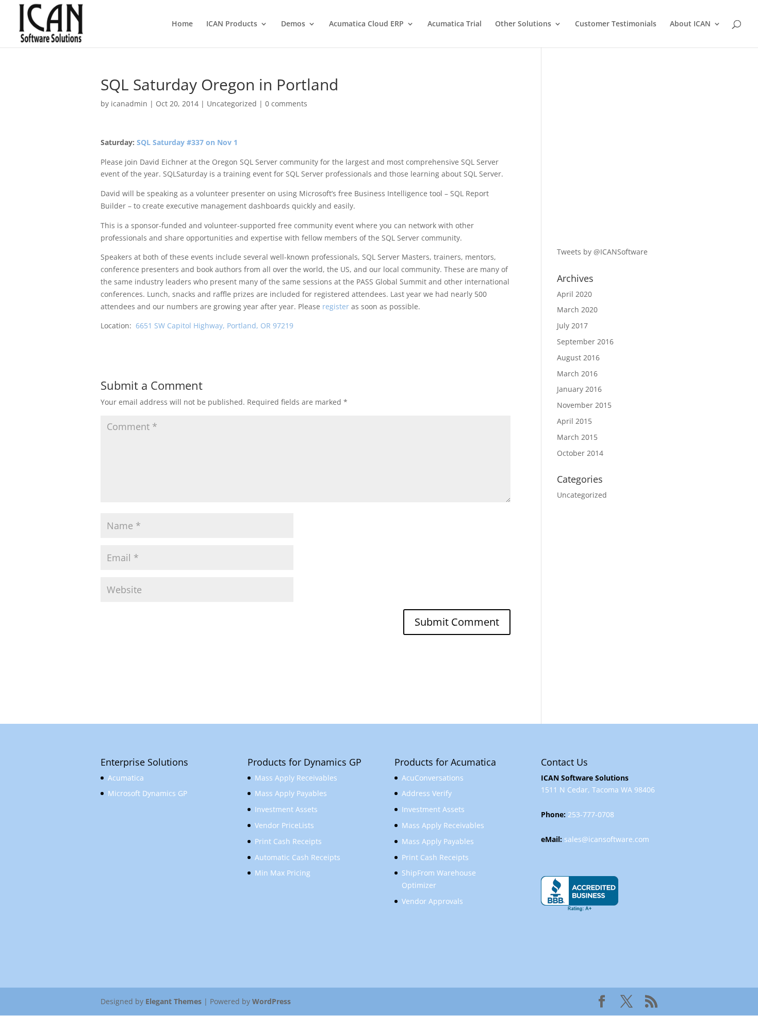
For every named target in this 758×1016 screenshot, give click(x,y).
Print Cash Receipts (288, 841)
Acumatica (126, 778)
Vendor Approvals (432, 901)
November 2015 (584, 405)
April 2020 (574, 294)
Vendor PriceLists (284, 825)
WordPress (271, 1001)
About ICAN (690, 24)
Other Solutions (523, 24)
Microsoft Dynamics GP (147, 793)
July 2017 (572, 325)
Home (182, 24)
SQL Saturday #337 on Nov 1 (187, 142)
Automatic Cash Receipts (297, 857)
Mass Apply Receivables (296, 778)
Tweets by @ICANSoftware (602, 252)
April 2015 (574, 421)
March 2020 (577, 309)
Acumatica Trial (454, 24)
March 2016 (577, 373)
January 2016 (579, 389)
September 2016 (585, 341)
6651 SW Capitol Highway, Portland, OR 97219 (214, 325)
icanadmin (129, 103)
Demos (293, 24)
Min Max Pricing (282, 873)
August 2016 (578, 357)
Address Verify (427, 793)
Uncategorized (232, 103)
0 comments (286, 103)
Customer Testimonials (615, 24)
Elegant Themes (173, 1001)
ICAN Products (231, 24)
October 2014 (580, 453)
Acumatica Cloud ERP (366, 24)
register (335, 306)
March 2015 (577, 437)
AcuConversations (433, 778)
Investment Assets (286, 809)
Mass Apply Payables (291, 793)
